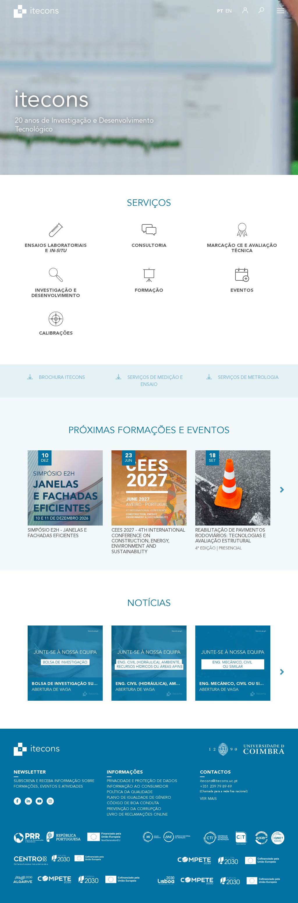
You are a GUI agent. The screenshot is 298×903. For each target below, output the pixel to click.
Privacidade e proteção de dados (142, 781)
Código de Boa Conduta (133, 803)
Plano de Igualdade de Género (139, 798)
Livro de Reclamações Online (137, 814)
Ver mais (208, 799)
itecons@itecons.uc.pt (218, 781)
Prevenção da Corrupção (134, 809)
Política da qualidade (129, 792)
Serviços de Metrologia (248, 377)
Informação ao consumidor (137, 786)
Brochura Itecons (61, 377)
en (229, 11)
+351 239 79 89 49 (216, 786)
